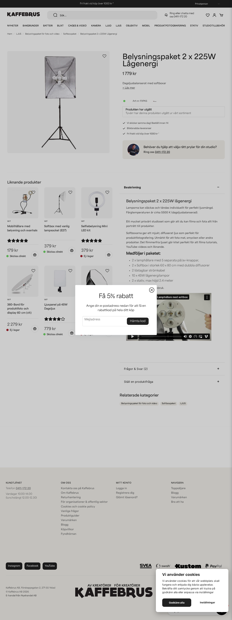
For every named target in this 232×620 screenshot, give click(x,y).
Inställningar (207, 602)
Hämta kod (138, 321)
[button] (151, 290)
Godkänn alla (177, 602)
